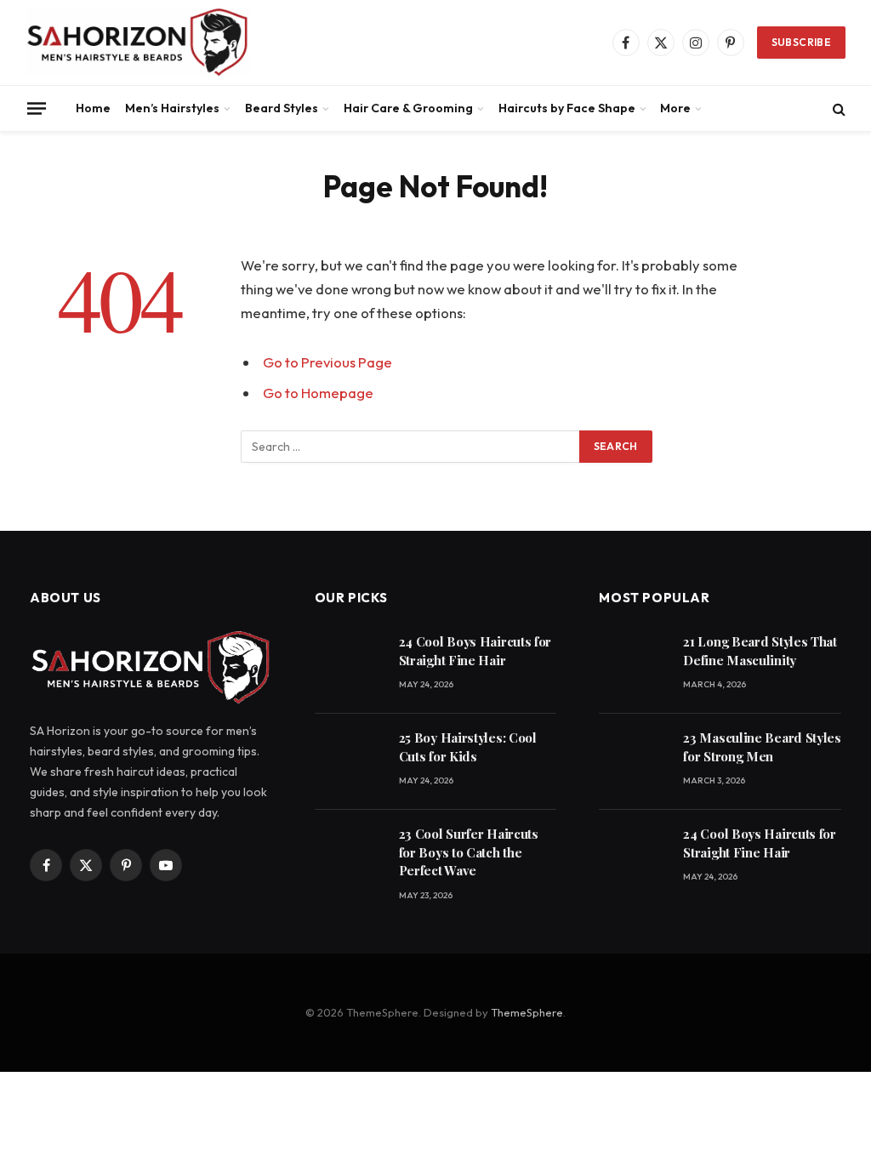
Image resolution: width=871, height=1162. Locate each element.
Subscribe (801, 42)
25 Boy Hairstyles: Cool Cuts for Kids (468, 746)
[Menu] (36, 108)
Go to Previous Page (327, 362)
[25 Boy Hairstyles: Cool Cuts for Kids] (349, 761)
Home (93, 108)
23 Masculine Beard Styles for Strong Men (762, 746)
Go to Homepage (318, 393)
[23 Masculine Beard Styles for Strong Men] (633, 761)
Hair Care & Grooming (408, 108)
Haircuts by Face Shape (566, 108)
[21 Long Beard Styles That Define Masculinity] (633, 665)
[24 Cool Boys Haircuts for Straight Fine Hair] (349, 665)
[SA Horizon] (138, 42)
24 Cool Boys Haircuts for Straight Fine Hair (475, 650)
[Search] (837, 108)
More (675, 108)
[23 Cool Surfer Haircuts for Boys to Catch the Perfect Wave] (349, 857)
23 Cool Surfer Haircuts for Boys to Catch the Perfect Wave (468, 852)
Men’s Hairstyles (172, 108)
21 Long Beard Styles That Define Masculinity (760, 650)
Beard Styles (281, 108)
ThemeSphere (527, 1012)
